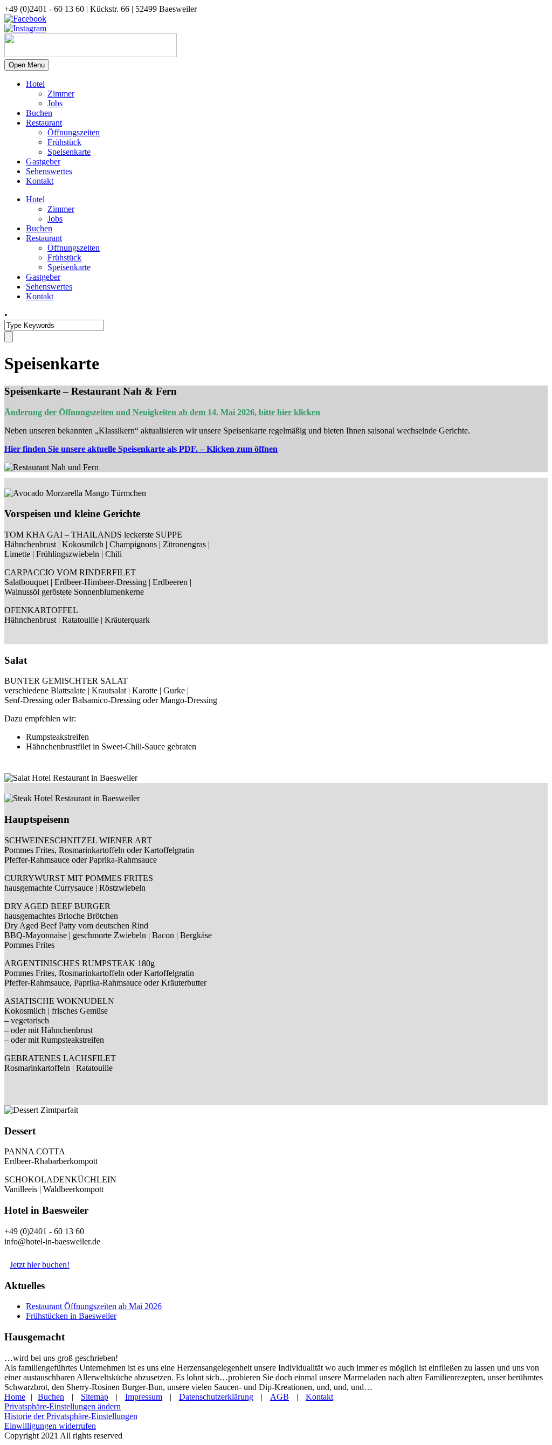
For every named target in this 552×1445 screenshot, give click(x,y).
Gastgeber (43, 161)
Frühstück (64, 142)
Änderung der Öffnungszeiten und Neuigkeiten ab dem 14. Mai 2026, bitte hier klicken (162, 412)
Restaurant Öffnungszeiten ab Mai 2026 (94, 1306)
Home (14, 1396)
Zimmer (60, 93)
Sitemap (94, 1396)
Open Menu (27, 65)
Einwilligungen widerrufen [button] (50, 1425)
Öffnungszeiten (73, 132)
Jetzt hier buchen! (40, 1264)
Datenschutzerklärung (216, 1396)
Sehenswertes (49, 171)
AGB (279, 1396)
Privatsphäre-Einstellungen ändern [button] (62, 1406)
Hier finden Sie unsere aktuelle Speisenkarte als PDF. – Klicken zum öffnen (141, 448)
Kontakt (39, 180)
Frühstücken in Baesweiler (71, 1315)
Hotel (35, 83)
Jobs (55, 103)
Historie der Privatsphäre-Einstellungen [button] (70, 1416)
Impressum (143, 1396)
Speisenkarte (69, 151)
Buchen (39, 113)
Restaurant (44, 122)
